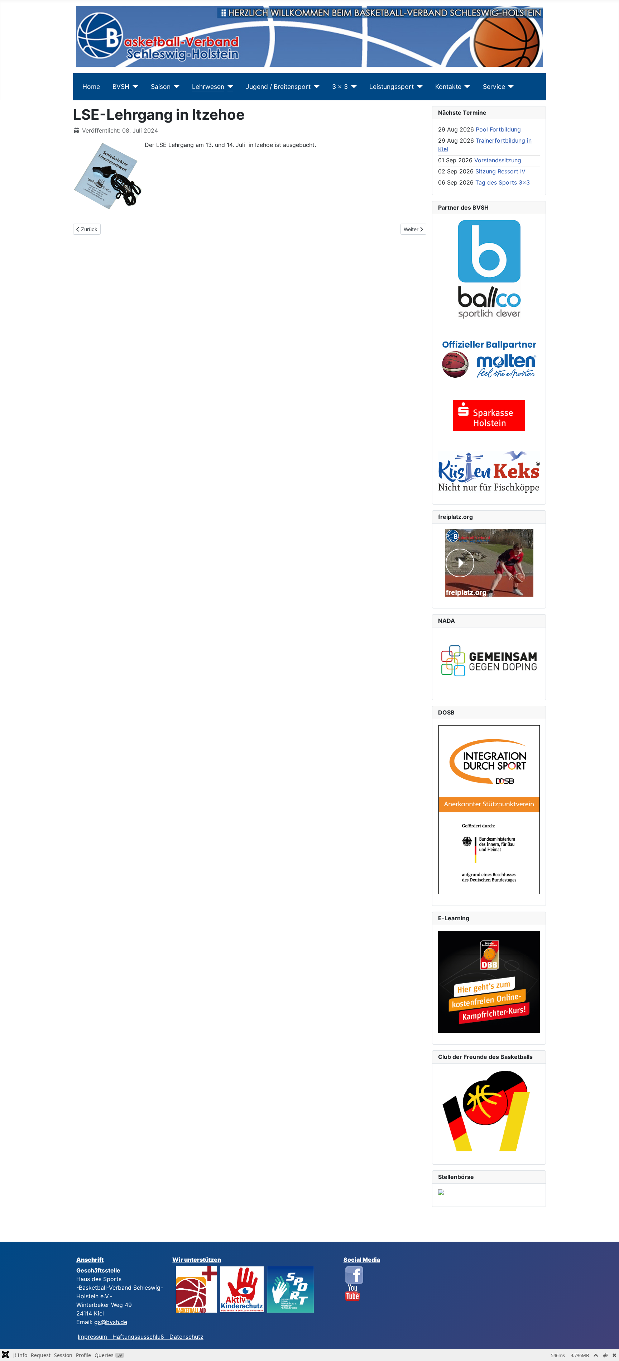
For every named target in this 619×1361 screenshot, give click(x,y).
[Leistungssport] (418, 86)
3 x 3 (340, 86)
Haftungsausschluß (138, 1336)
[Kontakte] (465, 86)
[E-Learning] (489, 982)
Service (494, 86)
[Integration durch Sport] (489, 809)
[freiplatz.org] (489, 563)
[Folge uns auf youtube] (352, 1292)
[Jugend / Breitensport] (315, 86)
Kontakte (448, 86)
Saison (161, 86)
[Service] (509, 86)
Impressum (95, 1336)
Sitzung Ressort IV (500, 171)
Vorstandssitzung (497, 160)
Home (91, 86)
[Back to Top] (606, 1347)
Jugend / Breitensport (278, 86)
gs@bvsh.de (110, 1322)
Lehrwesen (208, 86)
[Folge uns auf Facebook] (354, 1274)
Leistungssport (391, 86)
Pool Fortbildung (498, 129)
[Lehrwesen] (228, 86)
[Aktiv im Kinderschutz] (242, 1288)
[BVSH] (133, 86)
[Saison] (175, 86)
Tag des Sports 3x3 (502, 182)
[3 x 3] (352, 86)
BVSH (120, 86)
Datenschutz (186, 1336)
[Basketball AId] (196, 1288)
